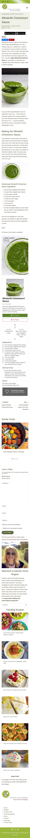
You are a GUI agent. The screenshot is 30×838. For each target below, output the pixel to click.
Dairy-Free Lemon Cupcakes (11, 770)
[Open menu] (27, 8)
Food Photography (9, 814)
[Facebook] (3, 2)
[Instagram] (5, 2)
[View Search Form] (27, 2)
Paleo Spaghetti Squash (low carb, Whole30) (23, 406)
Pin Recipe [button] (16, 319)
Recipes (6, 810)
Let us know (13, 392)
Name (4, 506)
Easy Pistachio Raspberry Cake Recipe (14, 690)
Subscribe (7, 820)
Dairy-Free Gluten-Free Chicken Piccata (15, 743)
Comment (5, 483)
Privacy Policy (8, 822)
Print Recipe (21, 33)
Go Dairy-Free (8, 812)
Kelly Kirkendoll (6, 26)
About (6, 816)
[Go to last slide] (4, 440)
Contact (6, 818)
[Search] (26, 605)
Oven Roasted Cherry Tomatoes (13, 452)
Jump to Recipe (11, 33)
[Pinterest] (8, 2)
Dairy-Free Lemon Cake (10, 716)
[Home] (2, 14)
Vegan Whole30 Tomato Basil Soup (7, 405)
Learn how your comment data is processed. (15, 539)
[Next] (26, 440)
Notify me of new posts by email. (12, 528)
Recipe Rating (6, 476)
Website (4, 520)
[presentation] (15, 436)
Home (5, 807)
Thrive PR (15, 835)
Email (4, 513)
